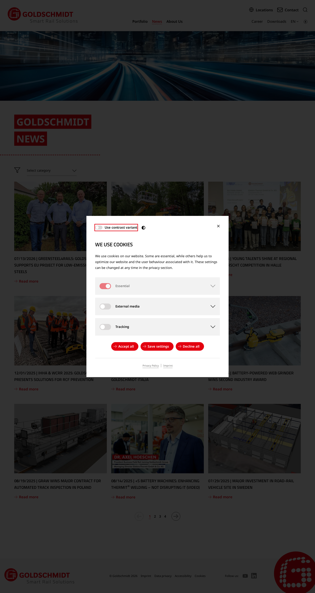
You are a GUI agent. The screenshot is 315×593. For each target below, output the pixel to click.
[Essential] (211, 286)
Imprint (168, 365)
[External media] (211, 306)
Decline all (191, 346)
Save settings (158, 346)
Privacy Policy (151, 365)
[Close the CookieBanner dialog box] (218, 226)
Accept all (126, 346)
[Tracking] (211, 326)
